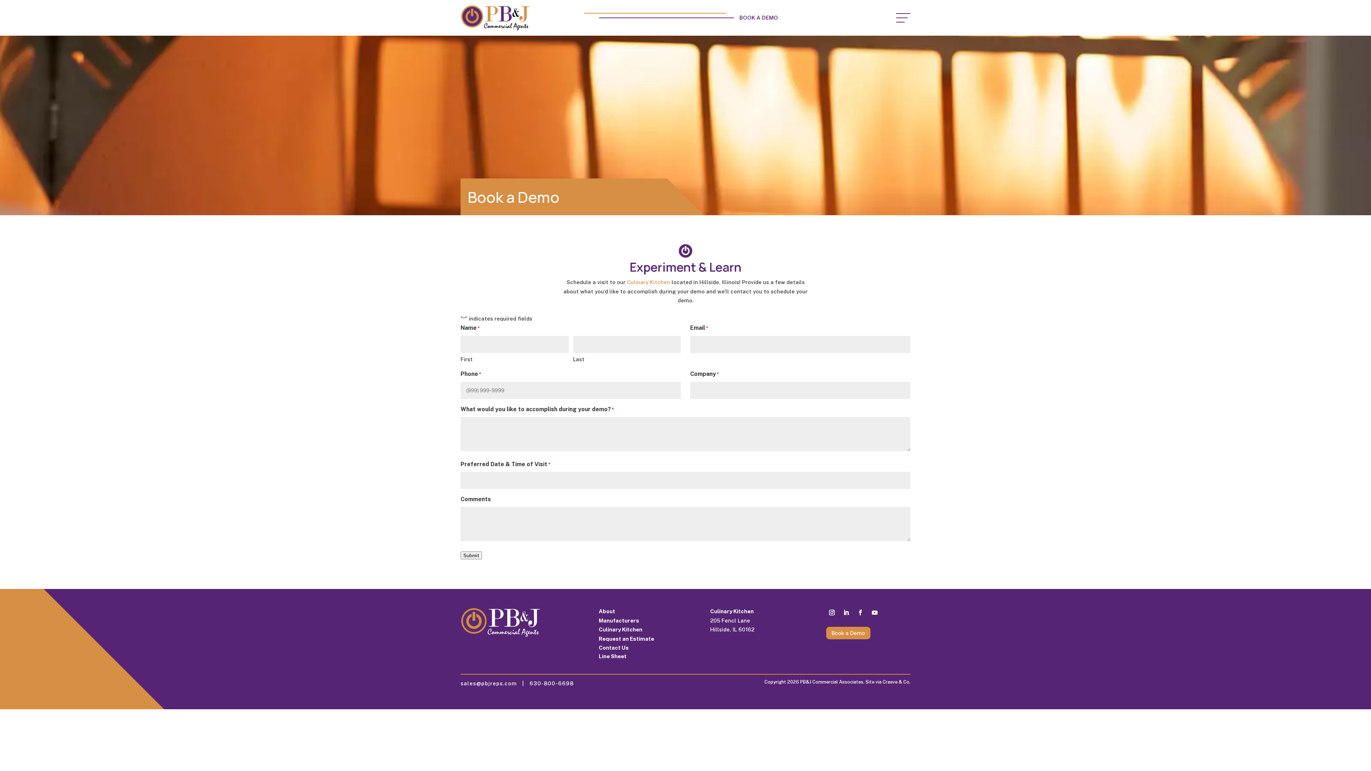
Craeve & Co (896, 682)
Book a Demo (759, 18)
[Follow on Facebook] (860, 612)
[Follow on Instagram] (832, 612)
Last (578, 359)
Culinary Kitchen (648, 282)
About (607, 611)
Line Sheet (613, 656)
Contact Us (614, 648)
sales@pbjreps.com (491, 683)
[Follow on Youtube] (874, 612)
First (467, 359)
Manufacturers (619, 621)
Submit (471, 555)
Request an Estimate (626, 639)
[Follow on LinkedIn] (846, 612)
